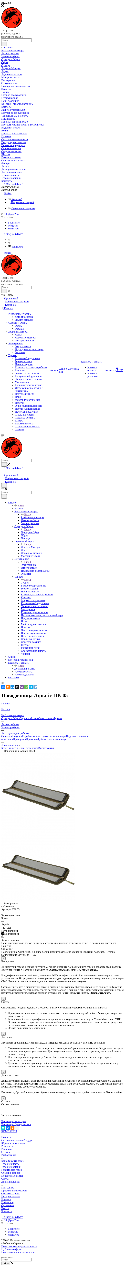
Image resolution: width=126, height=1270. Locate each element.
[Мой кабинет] (2, 471)
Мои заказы (7, 1187)
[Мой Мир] (12, 687)
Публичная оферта (11, 1249)
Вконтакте (14, 222)
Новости (6, 1137)
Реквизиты (7, 1146)
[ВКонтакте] (3, 687)
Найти (6, 1263)
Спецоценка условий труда (16, 1140)
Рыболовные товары (32, 517)
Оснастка (6, 736)
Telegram (13, 225)
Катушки (17, 736)
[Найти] (4, 44)
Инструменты (46, 748)
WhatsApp (13, 228)
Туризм (25, 582)
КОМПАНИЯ (9, 1131)
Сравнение (7, 1205)
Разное (34, 748)
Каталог (18, 508)
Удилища (61, 739)
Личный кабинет (10, 1181)
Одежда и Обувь (30, 532)
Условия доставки (11, 1166)
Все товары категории (13, 1121)
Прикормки (19, 739)
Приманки (32, 739)
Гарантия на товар (11, 1169)
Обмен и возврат (10, 1172)
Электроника (28, 564)
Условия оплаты (10, 1163)
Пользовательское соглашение (18, 1252)
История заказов (10, 1196)
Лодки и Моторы (30, 547)
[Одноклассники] (8, 687)
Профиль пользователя (14, 1190)
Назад (21, 505)
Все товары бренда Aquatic (16, 1124)
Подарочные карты (12, 1175)
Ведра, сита (24, 748)
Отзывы (5, 1152)
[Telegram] (9, 242)
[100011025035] (38, 825)
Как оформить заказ (12, 1160)
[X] (17, 687)
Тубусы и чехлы (47, 739)
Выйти (5, 1208)
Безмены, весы (9, 748)
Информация (8, 1155)
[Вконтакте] (9, 239)
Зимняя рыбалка (10, 727)
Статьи (5, 1178)
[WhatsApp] (26, 687)
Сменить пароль (10, 1193)
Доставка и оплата (24, 668)
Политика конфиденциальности (19, 1246)
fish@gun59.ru (11, 214)
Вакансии (6, 1149)
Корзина (6, 1199)
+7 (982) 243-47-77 (12, 183)
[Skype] (31, 687)
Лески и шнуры (57, 736)
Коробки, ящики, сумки (35, 736)
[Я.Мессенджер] (3, 1128)
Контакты (6, 1211)
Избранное (7, 1202)
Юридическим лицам (13, 1143)
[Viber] (22, 687)
